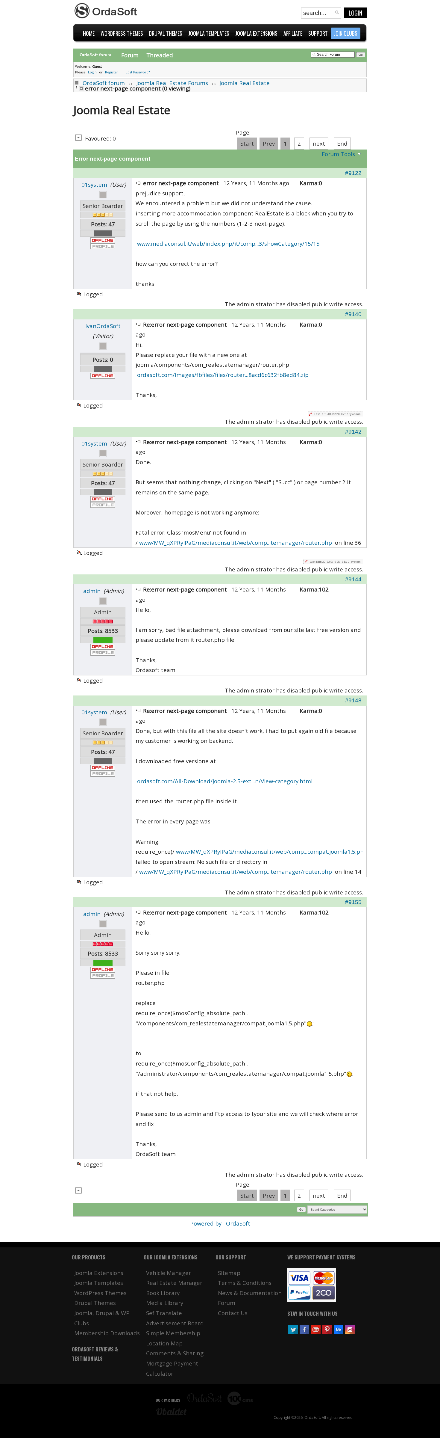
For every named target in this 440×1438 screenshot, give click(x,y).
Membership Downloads (107, 1333)
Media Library (164, 1302)
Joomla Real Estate (244, 83)
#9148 (353, 700)
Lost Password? (138, 72)
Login (355, 12)
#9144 (353, 579)
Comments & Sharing (175, 1353)
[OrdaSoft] (106, 11)
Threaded (159, 55)
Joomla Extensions (98, 1272)
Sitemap (229, 1272)
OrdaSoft (238, 1223)
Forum (130, 55)
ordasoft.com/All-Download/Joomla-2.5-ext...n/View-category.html (224, 781)
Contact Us (233, 1313)
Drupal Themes (95, 1302)
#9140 (353, 314)
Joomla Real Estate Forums (172, 83)
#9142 (353, 431)
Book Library (163, 1293)
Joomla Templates (98, 1282)
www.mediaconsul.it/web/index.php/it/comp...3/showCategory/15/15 (228, 243)
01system (94, 184)
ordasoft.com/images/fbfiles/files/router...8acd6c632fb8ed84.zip (223, 374)
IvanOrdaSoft (103, 326)
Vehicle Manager (168, 1272)
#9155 (353, 902)
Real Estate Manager (174, 1282)
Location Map (164, 1343)
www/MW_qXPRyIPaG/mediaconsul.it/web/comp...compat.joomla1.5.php (271, 851)
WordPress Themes (100, 1293)
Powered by (206, 1223)
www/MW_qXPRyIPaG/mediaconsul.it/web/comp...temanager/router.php (235, 542)
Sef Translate (164, 1313)
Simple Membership (173, 1333)
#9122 (353, 173)
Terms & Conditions (244, 1282)
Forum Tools (338, 154)
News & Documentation (250, 1293)
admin (92, 590)
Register (111, 72)
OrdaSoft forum (104, 83)
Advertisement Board (175, 1323)
